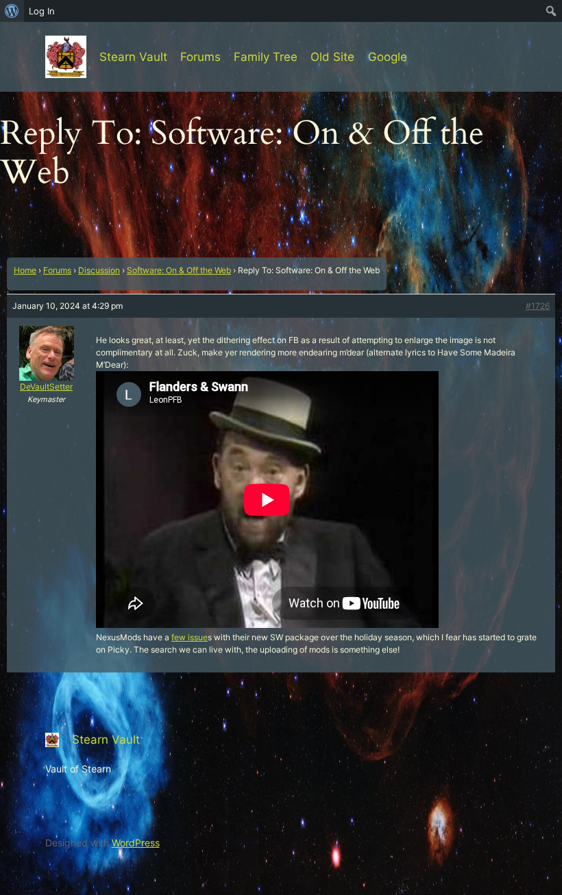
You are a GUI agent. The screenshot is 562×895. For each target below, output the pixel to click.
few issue (189, 637)
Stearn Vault (133, 57)
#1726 (538, 306)
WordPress (136, 842)
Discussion (99, 270)
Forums (57, 270)
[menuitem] (12, 11)
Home (25, 270)
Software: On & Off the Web (179, 270)
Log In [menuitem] (42, 10)
